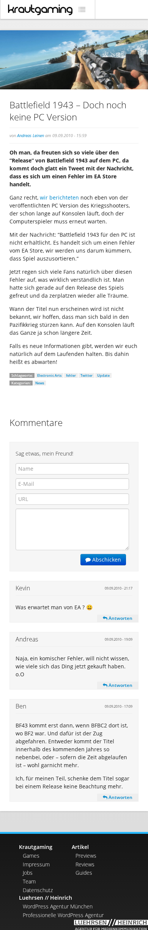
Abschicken (106, 559)
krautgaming (40, 10)
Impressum (36, 864)
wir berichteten (58, 197)
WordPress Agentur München (58, 906)
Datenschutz (38, 890)
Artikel (80, 846)
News (39, 383)
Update (103, 375)
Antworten (119, 618)
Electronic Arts (49, 375)
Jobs (28, 872)
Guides (84, 872)
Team (29, 881)
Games (31, 855)
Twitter (86, 375)
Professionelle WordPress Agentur (63, 915)
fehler (71, 375)
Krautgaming (35, 846)
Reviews (85, 864)
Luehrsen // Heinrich (45, 897)
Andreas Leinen (30, 135)
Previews (86, 855)
